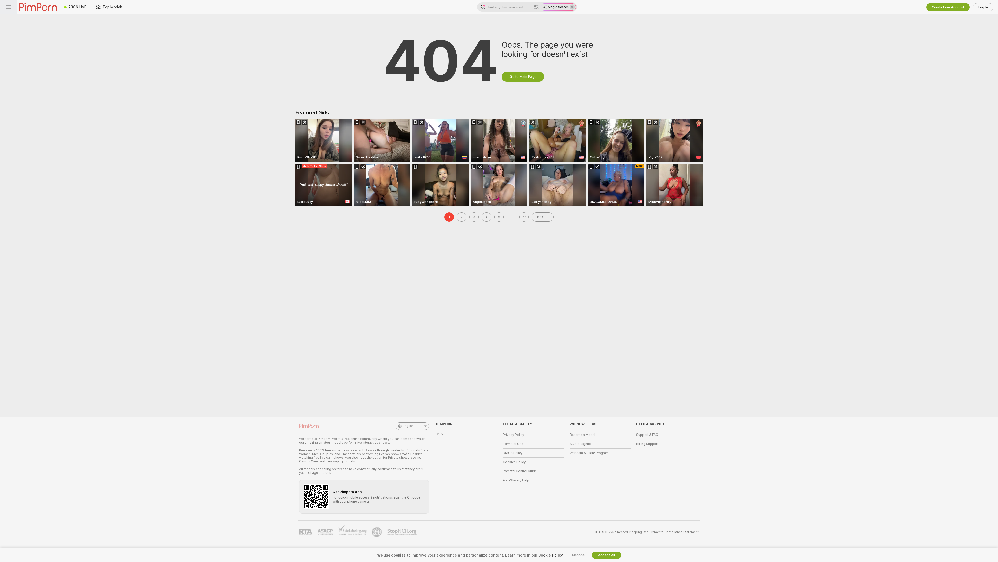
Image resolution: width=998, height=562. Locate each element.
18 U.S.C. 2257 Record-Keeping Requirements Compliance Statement (647, 532)
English (408, 426)
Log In (983, 7)
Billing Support (647, 444)
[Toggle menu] (8, 7)
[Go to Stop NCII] (402, 532)
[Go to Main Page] (38, 7)
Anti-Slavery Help (516, 480)
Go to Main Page (523, 77)
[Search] (536, 7)
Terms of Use (513, 444)
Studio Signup (580, 444)
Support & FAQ (647, 435)
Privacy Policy (513, 435)
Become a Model (582, 435)
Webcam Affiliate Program (589, 453)
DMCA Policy (513, 453)
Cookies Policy (514, 462)
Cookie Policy (550, 555)
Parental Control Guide (520, 471)
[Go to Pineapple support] (377, 532)
